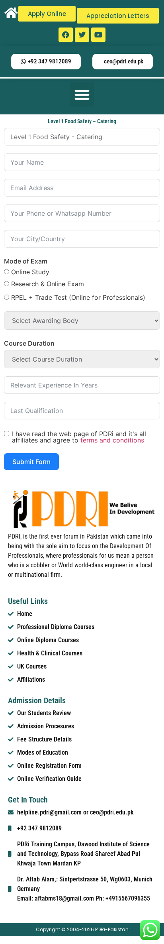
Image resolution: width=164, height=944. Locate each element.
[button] (82, 94)
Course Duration (29, 343)
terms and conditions (112, 440)
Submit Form (31, 462)
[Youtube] (98, 35)
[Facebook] (66, 35)
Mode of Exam (25, 261)
